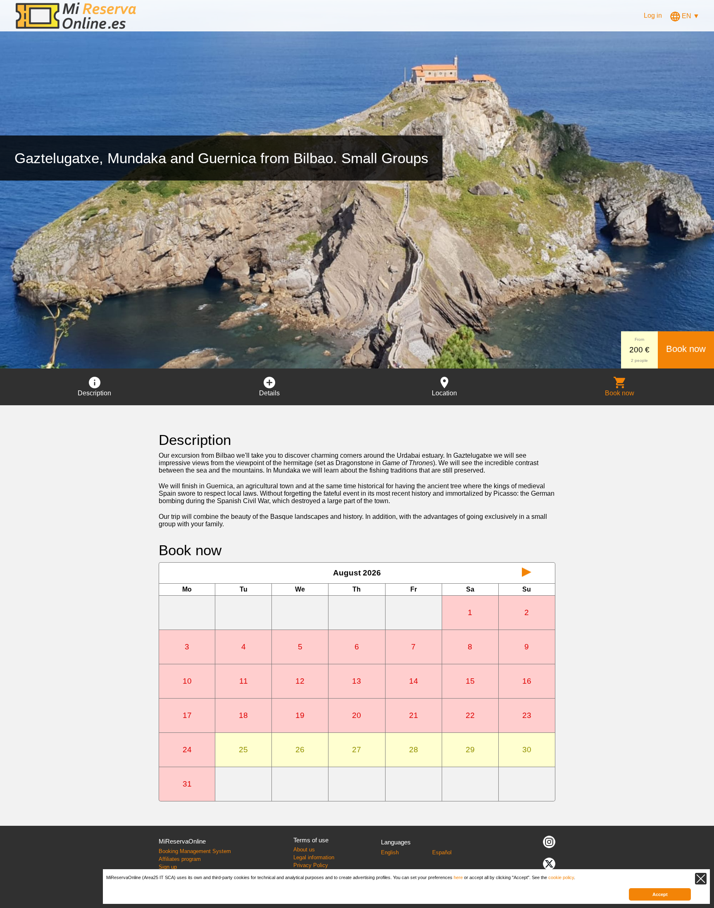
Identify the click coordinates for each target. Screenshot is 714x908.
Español (442, 852)
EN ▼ (690, 15)
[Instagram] (549, 841)
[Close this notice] (701, 878)
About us (304, 849)
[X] (549, 863)
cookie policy (561, 877)
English (390, 852)
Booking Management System (195, 851)
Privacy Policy (310, 865)
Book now (686, 349)
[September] (527, 573)
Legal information (313, 857)
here (458, 877)
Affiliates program (180, 859)
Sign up (168, 867)
